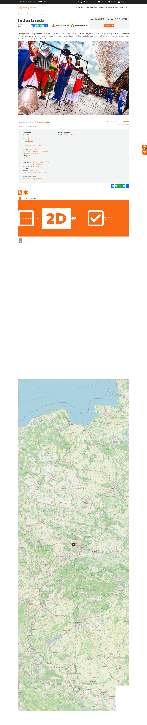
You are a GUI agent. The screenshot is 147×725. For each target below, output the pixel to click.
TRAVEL (42, 1)
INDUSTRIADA (119, 8)
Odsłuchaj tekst (62, 26)
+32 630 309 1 (33, 170)
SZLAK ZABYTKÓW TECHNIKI (26, 1)
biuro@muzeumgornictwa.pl (37, 172)
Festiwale (72, 135)
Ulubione (113, 1)
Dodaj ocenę (44, 122)
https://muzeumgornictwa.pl (32, 179)
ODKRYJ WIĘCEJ (105, 8)
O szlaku (80, 8)
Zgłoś (126, 122)
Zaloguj (122, 1)
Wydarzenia (26, 158)
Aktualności (91, 8)
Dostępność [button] (91, 1)
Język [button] (104, 1)
